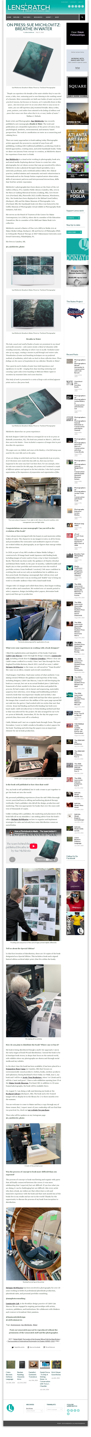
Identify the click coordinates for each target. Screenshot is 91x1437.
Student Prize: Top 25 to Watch (79, 713)
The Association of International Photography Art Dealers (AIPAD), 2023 (31, 1341)
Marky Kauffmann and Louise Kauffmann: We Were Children (78, 570)
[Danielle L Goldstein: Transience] (34, 1368)
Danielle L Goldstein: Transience (33, 1374)
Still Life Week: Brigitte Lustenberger (79, 817)
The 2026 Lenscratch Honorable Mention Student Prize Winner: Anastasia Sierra (79, 628)
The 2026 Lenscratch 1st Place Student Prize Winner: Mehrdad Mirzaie (79, 698)
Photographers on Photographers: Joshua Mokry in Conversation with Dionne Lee (80, 402)
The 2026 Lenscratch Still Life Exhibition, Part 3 (78, 767)
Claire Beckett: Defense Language (9, 1375)
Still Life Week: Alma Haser (78, 805)
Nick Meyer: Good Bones (56, 1373)
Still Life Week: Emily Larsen (78, 829)
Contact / (73, 2)
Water (35, 1325)
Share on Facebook (34, 1347)
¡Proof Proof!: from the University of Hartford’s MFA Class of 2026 (79, 539)
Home (9, 17)
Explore (15, 17)
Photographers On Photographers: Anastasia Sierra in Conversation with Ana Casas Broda (80, 445)
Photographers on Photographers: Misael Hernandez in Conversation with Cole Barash (80, 366)
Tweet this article (19, 1347)
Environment (15, 1325)
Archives (29, 1408)
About (80, 2)
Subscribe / (65, 2)
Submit (48, 17)
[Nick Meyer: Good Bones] (56, 1368)
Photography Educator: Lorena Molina (79, 512)
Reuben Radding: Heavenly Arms (20, 1375)
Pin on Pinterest (50, 1347)
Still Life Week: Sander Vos (78, 794)
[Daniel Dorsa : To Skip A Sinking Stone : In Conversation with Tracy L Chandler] (45, 1368)
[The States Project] (75, 313)
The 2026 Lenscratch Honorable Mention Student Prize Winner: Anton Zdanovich (79, 608)
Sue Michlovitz (26, 1325)
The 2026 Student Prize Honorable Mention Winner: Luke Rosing (79, 647)
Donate (70, 218)
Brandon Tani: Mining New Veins (79, 556)
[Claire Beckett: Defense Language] (11, 1368)
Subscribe (71, 232)
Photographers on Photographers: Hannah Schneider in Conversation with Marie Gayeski (80, 423)
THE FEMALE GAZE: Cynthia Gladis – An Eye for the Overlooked (79, 728)
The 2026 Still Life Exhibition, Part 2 (79, 753)
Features (26, 17)
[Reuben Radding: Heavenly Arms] (22, 1368)
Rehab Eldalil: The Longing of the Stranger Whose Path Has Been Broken (37, 1339)
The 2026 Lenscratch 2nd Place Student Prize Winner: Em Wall (79, 681)
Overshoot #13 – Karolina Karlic (78, 384)
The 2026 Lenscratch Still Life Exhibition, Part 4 (78, 782)
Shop (57, 17)
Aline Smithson (29, 32)
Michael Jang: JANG (79, 524)
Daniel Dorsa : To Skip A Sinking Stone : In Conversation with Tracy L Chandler (45, 1379)
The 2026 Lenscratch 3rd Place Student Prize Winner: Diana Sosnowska (79, 664)
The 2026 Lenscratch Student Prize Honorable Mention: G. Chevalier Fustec (79, 589)
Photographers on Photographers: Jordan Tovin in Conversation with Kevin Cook (80, 494)
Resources (37, 17)
